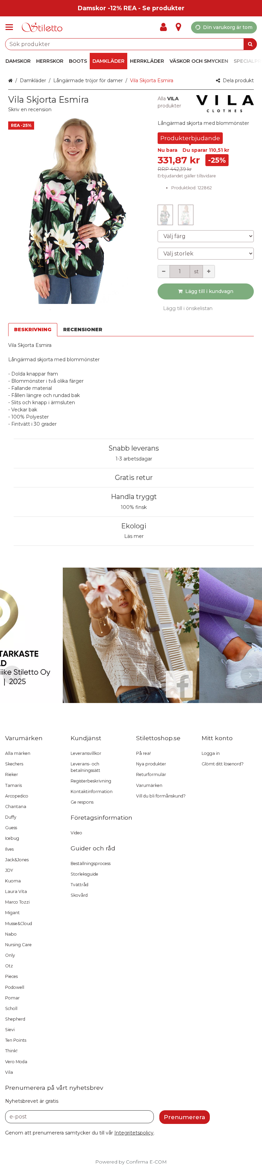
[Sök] (250, 44)
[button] (30, 109)
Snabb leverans (133, 448)
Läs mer (134, 536)
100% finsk (134, 507)
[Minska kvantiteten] (164, 271)
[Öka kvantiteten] (209, 271)
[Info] (178, 27)
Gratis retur (134, 477)
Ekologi (133, 526)
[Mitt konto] (165, 27)
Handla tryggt (134, 497)
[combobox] (131, 44)
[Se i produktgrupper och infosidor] (11, 27)
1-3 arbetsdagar (134, 459)
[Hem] (42, 27)
